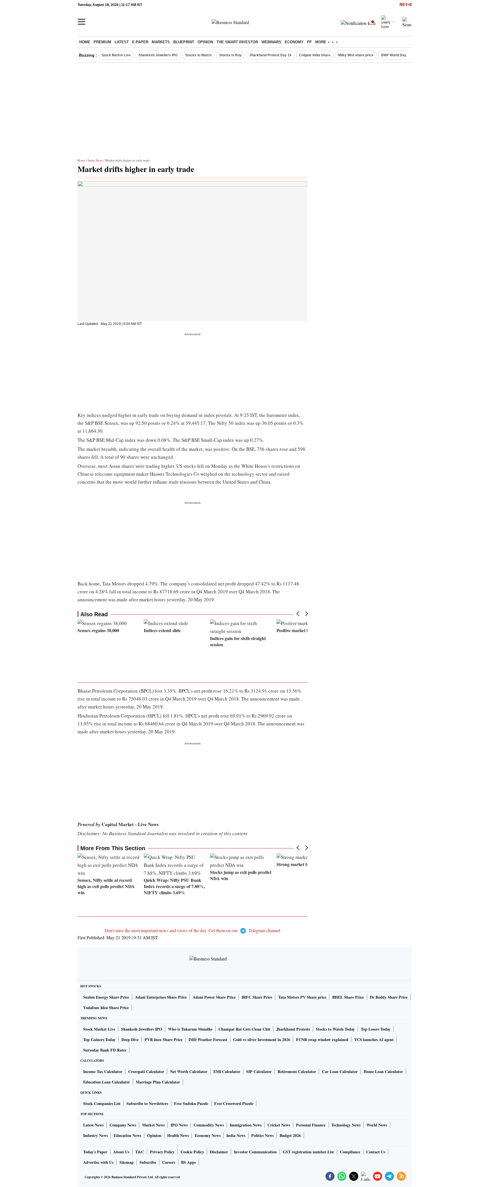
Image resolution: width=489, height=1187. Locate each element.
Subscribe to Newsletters (147, 1103)
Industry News (95, 1135)
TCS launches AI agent (374, 1039)
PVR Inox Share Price (164, 1039)
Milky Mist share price (356, 55)
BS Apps (188, 1162)
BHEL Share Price (348, 997)
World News (376, 1125)
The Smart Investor (237, 42)
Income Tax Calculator (102, 1071)
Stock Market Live (116, 55)
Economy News (207, 1135)
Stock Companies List (102, 1103)
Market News (153, 1125)
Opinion (205, 42)
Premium (102, 42)
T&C (139, 1152)
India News (95, 160)
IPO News (179, 1125)
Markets (161, 42)
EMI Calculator (226, 1071)
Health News (178, 1135)
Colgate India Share (315, 55)
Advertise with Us (98, 1162)
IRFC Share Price (257, 997)
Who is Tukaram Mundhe (190, 1029)
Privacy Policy (162, 1152)
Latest (122, 42)
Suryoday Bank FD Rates (104, 1050)
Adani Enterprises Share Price (161, 997)
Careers (168, 1162)
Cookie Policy (192, 1152)
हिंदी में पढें (405, 5)
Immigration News (245, 1125)
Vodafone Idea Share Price (106, 1008)
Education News (127, 1135)
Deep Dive (130, 1039)
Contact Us (375, 1152)
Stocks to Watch (198, 55)
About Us (121, 1152)
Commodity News (209, 1125)
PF (309, 42)
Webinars (271, 42)
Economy (294, 42)
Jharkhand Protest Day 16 (270, 55)
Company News (123, 1125)
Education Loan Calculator (106, 1082)
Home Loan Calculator (383, 1071)
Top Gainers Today (99, 1039)
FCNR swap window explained (322, 1039)
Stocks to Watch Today (335, 1029)
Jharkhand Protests (293, 1029)
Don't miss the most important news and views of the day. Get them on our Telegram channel (192, 930)
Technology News (346, 1125)
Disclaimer (219, 1152)
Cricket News (278, 1125)
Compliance (350, 1152)
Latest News (93, 1125)
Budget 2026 (290, 1135)
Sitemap (126, 1162)
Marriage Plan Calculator (158, 1082)
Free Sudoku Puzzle (191, 1103)
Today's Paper (95, 1152)
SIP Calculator (259, 1071)
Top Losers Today (376, 1029)
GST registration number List (308, 1152)
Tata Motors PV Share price (302, 997)
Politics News (262, 1135)
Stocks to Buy (230, 55)
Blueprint (183, 42)
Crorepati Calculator (146, 1071)
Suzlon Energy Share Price (106, 997)
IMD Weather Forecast (207, 1039)
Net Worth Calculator (188, 1071)
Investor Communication (255, 1152)
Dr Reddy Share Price (389, 997)
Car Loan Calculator (340, 1071)
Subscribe (148, 1162)
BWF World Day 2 (395, 55)
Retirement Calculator (297, 1071)
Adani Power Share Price (214, 997)
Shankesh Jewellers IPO (157, 55)
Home (84, 42)
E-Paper (140, 42)
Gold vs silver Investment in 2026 (261, 1039)
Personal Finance (310, 1125)
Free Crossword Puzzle (233, 1103)
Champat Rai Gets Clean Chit (244, 1029)
